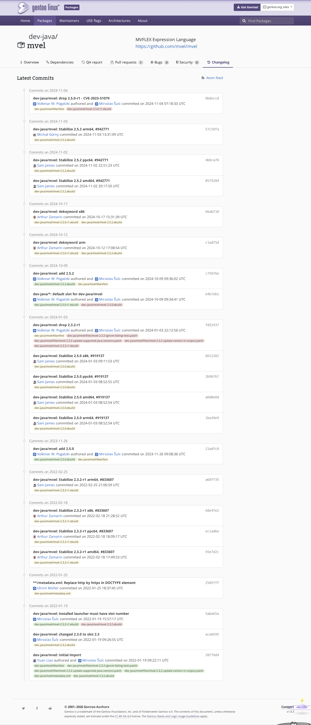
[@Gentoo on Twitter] (23, 708)
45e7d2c (212, 552)
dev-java (42, 36)
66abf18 (212, 212)
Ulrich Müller (48, 588)
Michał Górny (48, 134)
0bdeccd (212, 98)
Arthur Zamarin (49, 217)
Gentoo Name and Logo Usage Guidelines (173, 716)
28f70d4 (212, 655)
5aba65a (212, 614)
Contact (287, 707)
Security (188, 62)
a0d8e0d (212, 397)
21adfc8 (212, 449)
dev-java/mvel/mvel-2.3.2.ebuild (101, 624)
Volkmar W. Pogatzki (53, 103)
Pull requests (127, 62)
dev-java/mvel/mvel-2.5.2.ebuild (55, 140)
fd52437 (212, 325)
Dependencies (61, 62)
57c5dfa (212, 129)
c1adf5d (212, 242)
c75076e (212, 273)
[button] (247, 7)
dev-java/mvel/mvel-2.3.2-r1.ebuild (56, 346)
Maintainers (69, 20)
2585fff (212, 583)
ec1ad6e (212, 531)
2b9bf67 (212, 376)
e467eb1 (212, 294)
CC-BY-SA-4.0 (123, 716)
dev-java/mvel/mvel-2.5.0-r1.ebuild (89, 109)
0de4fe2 (212, 510)
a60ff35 (212, 480)
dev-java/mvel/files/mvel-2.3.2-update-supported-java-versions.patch (78, 340)
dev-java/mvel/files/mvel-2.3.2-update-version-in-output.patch (164, 340)
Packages (44, 20)
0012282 (212, 356)
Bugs (160, 62)
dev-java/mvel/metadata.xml (52, 593)
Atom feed (214, 77)
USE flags (93, 20)
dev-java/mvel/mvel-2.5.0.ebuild (101, 304)
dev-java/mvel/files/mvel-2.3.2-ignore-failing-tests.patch (102, 335)
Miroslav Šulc (110, 103)
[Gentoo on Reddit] (50, 708)
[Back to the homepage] (38, 8)
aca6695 (212, 634)
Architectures (119, 20)
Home (25, 20)
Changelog (220, 62)
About (142, 20)
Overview (31, 62)
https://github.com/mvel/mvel (166, 46)
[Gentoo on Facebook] (36, 708)
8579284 (212, 181)
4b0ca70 (212, 160)
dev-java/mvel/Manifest (49, 109)
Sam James (46, 165)
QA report (93, 62)
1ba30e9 (212, 418)
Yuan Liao (45, 660)
